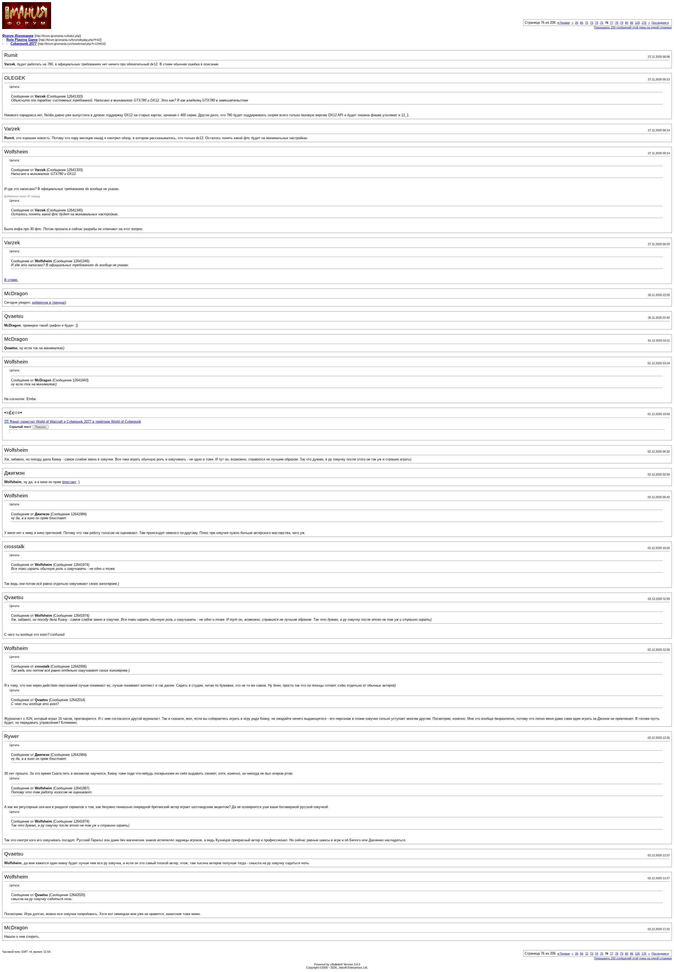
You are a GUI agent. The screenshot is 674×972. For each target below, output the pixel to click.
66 (581, 22)
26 (576, 22)
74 (596, 22)
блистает (69, 482)
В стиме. (11, 280)
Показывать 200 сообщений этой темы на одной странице (633, 27)
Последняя (660, 22)
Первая (563, 22)
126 (637, 22)
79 (621, 22)
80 (626, 22)
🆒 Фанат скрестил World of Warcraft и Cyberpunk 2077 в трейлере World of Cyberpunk (72, 422)
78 (616, 22)
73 (591, 22)
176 (644, 22)
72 (586, 22)
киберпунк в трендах (48, 302)
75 (601, 22)
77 (611, 22)
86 (631, 22)
